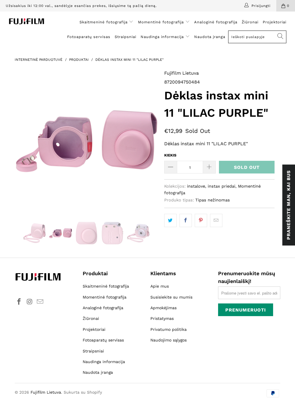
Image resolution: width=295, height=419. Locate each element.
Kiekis (170, 155)
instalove (196, 186)
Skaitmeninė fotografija (104, 22)
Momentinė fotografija (161, 22)
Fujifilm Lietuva (181, 73)
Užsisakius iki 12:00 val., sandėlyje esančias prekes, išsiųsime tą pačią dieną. (81, 6)
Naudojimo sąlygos (168, 340)
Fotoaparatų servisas (88, 37)
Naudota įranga (209, 37)
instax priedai (221, 186)
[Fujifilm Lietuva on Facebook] (19, 302)
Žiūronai (250, 22)
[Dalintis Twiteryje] (170, 220)
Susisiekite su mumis (171, 297)
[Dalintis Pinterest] (201, 220)
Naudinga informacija (163, 37)
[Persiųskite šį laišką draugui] (216, 220)
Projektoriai (274, 22)
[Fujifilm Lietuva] (26, 21)
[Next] (151, 141)
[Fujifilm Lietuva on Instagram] (29, 302)
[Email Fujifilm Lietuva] (40, 302)
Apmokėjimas (163, 307)
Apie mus (159, 286)
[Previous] (22, 141)
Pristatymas (162, 318)
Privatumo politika (168, 329)
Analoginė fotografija (215, 22)
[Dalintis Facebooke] (185, 220)
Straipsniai (125, 37)
